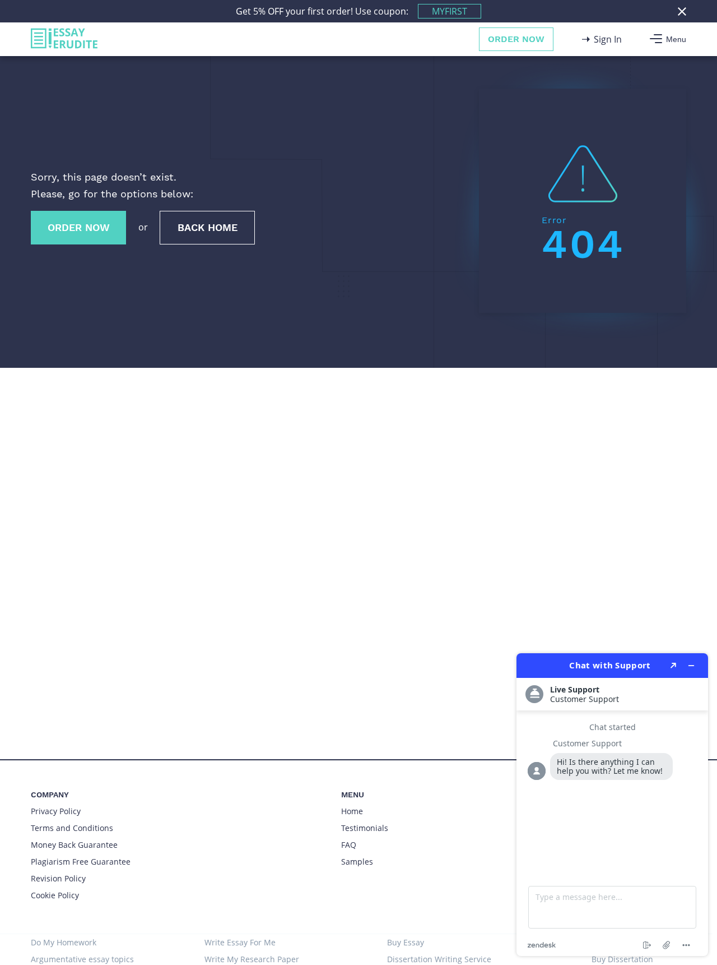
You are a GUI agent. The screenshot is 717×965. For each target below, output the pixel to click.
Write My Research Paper (251, 959)
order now (516, 39)
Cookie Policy (55, 895)
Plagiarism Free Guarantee (81, 861)
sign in (608, 39)
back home (208, 227)
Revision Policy (58, 878)
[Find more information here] (612, 804)
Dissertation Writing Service (439, 959)
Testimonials (364, 828)
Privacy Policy (56, 811)
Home (352, 811)
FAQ (348, 844)
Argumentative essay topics (82, 959)
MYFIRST (449, 11)
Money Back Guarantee (74, 844)
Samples (357, 861)
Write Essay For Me (240, 942)
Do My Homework (63, 942)
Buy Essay (405, 942)
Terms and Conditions (72, 828)
